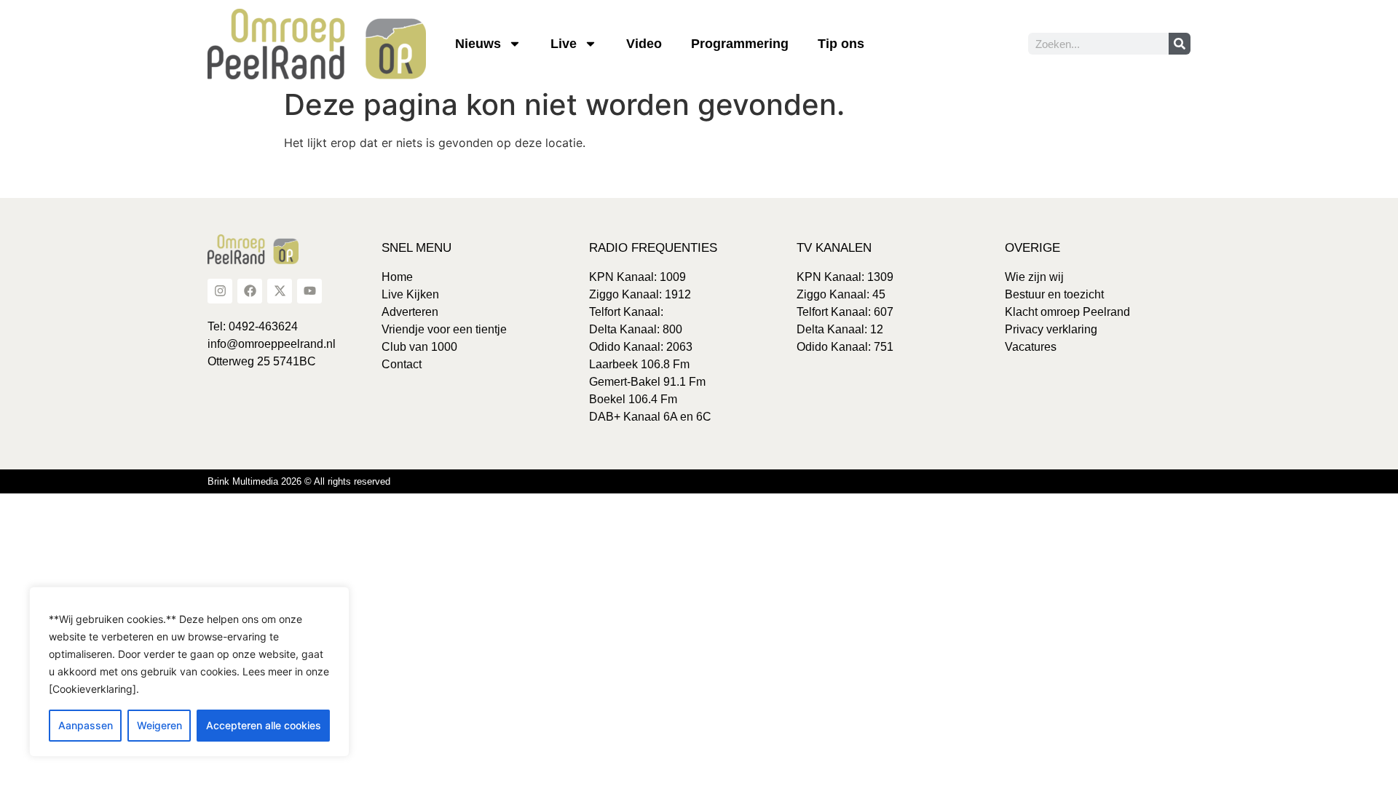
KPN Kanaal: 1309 (845, 277)
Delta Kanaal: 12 (840, 329)
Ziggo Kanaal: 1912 (640, 294)
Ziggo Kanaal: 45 (841, 294)
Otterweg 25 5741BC (262, 361)
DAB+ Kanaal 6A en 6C (650, 416)
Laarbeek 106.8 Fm (639, 364)
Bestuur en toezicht (1054, 294)
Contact (402, 364)
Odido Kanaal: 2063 (640, 347)
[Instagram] (220, 291)
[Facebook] (249, 291)
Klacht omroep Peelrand (1067, 312)
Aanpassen (85, 725)
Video (644, 43)
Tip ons (841, 43)
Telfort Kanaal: (626, 312)
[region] (189, 672)
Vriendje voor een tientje (444, 329)
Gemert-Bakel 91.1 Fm (647, 382)
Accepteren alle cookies (263, 725)
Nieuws (478, 43)
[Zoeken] (1179, 44)
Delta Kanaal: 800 (635, 329)
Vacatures (1031, 347)
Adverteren (410, 312)
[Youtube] (309, 291)
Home (397, 277)
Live (563, 43)
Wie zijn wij (1034, 277)
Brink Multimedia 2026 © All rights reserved (299, 481)
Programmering (740, 43)
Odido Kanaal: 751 (845, 347)
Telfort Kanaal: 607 (845, 312)
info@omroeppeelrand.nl (272, 344)
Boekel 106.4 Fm (633, 399)
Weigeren (159, 725)
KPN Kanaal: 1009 (637, 277)
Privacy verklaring (1051, 329)
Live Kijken (410, 294)
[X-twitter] (279, 291)
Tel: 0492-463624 (253, 326)
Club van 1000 (419, 347)
